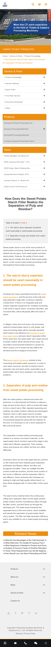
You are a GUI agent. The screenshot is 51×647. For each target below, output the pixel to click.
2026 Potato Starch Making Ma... (17, 168)
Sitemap (19, 633)
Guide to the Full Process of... (16, 187)
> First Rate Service (12, 96)
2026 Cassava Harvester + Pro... (17, 162)
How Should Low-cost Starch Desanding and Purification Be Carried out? (26, 553)
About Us (14, 577)
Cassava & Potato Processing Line (18, 123)
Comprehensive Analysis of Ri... (17, 174)
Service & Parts (16, 56)
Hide (24, 223)
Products (14, 569)
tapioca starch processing (17, 360)
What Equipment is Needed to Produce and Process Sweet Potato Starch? (26, 545)
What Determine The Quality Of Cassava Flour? (25, 543)
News (13, 585)
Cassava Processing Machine (16, 129)
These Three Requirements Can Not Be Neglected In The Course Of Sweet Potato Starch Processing (26, 551)
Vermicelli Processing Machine (16, 135)
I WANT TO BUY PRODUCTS (18, 49)
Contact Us (15, 601)
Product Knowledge (32, 56)
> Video (7, 108)
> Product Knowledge (13, 77)
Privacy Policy (29, 633)
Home (5, 56)
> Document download (13, 102)
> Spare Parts (9, 90)
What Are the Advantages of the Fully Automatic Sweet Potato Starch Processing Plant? (26, 540)
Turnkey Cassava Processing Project (19, 141)
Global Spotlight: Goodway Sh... (17, 156)
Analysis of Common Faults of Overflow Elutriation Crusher (26, 548)
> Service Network (11, 83)
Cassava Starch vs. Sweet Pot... (17, 180)
